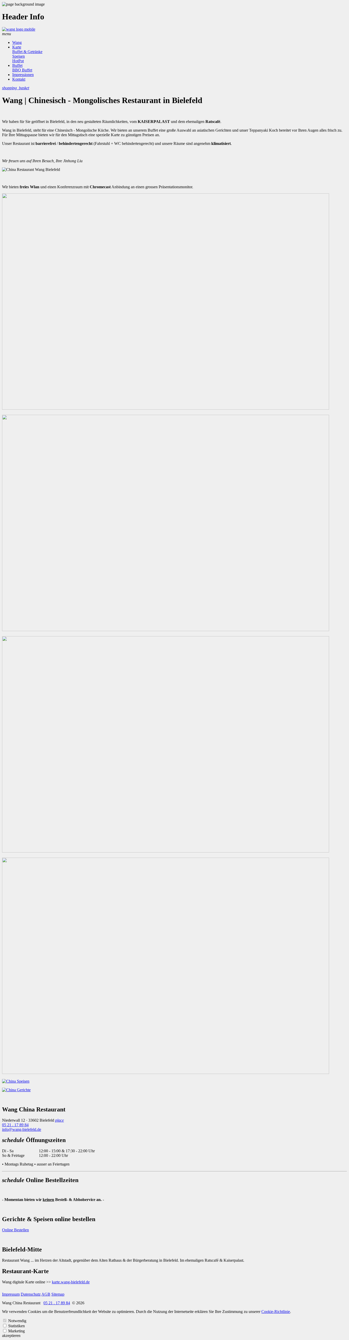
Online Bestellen (15, 1230)
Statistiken (16, 1326)
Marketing (16, 1331)
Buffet (17, 65)
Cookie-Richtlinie (275, 1311)
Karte (16, 47)
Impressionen (23, 74)
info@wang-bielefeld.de (21, 1129)
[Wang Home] (18, 29)
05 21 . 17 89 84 (15, 1125)
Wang (17, 42)
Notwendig (17, 1321)
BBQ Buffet (22, 70)
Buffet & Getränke (27, 51)
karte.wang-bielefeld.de (71, 1282)
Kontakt (18, 79)
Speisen (18, 56)
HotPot (18, 61)
